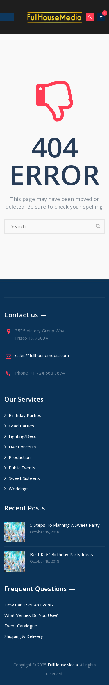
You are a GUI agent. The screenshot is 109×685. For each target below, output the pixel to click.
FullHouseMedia (63, 665)
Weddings (19, 488)
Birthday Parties (25, 415)
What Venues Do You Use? (31, 615)
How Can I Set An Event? (29, 605)
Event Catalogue (20, 626)
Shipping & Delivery (23, 636)
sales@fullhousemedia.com (42, 355)
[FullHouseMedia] (54, 17)
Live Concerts (22, 447)
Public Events (22, 468)
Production (20, 457)
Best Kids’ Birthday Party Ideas (61, 554)
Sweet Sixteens (24, 478)
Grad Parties (21, 426)
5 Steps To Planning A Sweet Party (65, 525)
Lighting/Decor (23, 436)
